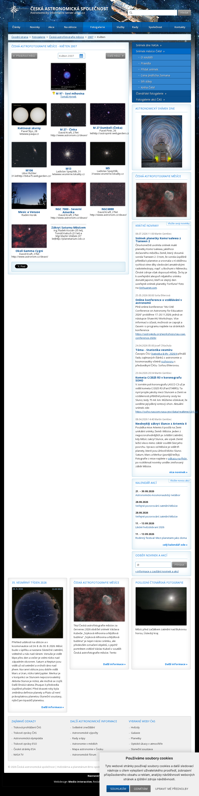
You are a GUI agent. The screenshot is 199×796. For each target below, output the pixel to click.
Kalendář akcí (146, 483)
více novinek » (178, 472)
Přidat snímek (149, 69)
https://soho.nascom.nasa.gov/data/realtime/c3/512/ (166, 411)
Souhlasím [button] (118, 789)
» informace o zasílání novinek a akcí (157, 571)
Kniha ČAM (148, 87)
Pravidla (146, 63)
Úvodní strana (19, 37)
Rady (135, 27)
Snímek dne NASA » (148, 45)
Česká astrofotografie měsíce (66, 37)
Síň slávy (146, 81)
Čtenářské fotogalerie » (151, 93)
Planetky (136, 738)
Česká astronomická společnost (36, 767)
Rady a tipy (78, 738)
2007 (90, 37)
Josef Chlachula (163, 345)
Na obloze (70, 27)
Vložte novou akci (179, 480)
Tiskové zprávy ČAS (25, 733)
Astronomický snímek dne (155, 108)
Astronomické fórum (84, 754)
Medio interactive (80, 781)
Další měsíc (114, 56)
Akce (51, 27)
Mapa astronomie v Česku (87, 749)
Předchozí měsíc (25, 56)
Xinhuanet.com (148, 287)
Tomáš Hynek (68, 96)
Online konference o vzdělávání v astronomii (158, 301)
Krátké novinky (147, 225)
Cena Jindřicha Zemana (155, 75)
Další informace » (52, 707)
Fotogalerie (97, 27)
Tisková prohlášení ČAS (27, 727)
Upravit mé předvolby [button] (171, 789)
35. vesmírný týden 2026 (29, 582)
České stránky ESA (25, 749)
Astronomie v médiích (85, 743)
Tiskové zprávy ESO (25, 743)
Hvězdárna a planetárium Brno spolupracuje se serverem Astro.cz (96, 767)
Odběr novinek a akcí (151, 555)
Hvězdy (135, 727)
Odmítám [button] (141, 789)
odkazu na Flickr (177, 458)
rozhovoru (167, 361)
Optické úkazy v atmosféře (147, 743)
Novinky (35, 27)
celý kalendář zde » (175, 544)
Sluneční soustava (142, 749)
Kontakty (180, 27)
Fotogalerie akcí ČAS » (150, 99)
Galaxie (135, 733)
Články (16, 27)
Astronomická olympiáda (28, 738)
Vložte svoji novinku (178, 223)
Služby (121, 27)
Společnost (155, 27)
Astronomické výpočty (85, 733)
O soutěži (147, 57)
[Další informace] (37, 612)
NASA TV (19, 754)
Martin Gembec (163, 233)
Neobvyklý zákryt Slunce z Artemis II (161, 423)
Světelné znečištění (83, 727)
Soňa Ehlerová (162, 295)
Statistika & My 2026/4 (164, 353)
